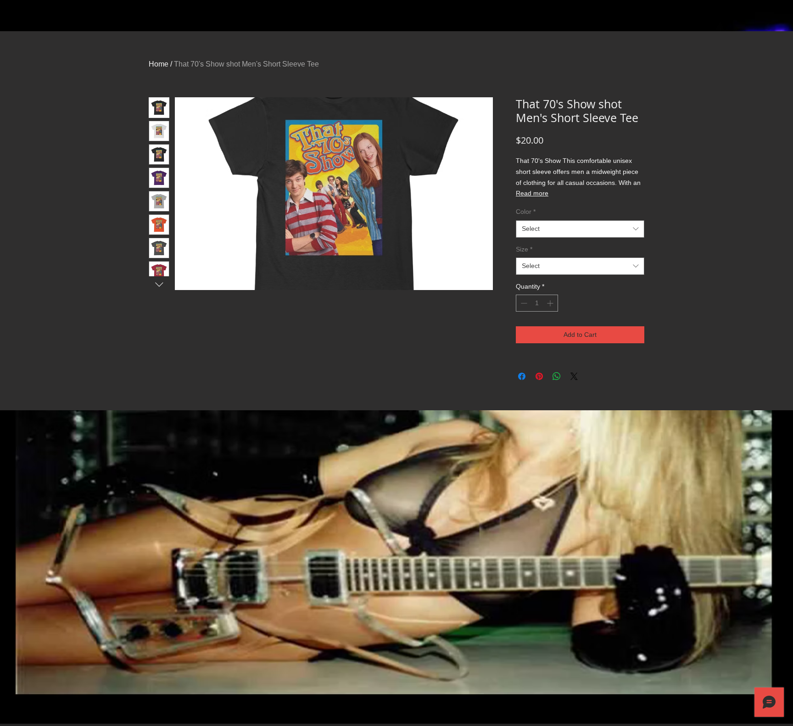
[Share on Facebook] (521, 376)
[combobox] (580, 229)
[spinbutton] (537, 303)
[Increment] (551, 303)
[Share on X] (574, 376)
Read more (532, 193)
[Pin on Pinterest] (539, 376)
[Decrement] (523, 303)
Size (524, 249)
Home (158, 64)
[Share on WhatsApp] (556, 376)
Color (526, 211)
